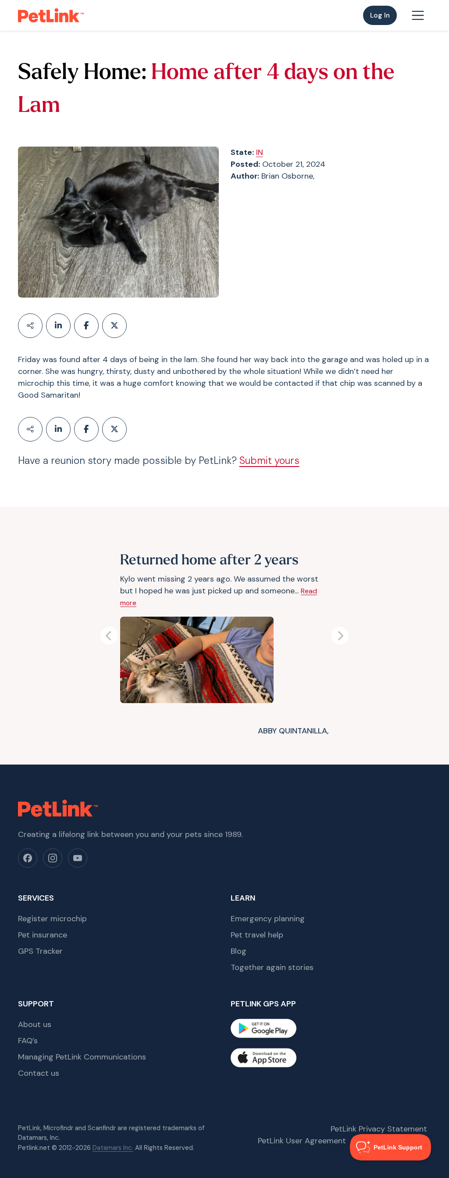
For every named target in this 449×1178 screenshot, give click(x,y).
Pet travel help (257, 935)
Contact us (38, 1073)
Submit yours (269, 460)
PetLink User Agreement (302, 1140)
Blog (238, 951)
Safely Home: (82, 73)
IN (259, 152)
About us (34, 1024)
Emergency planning (268, 918)
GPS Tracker (40, 951)
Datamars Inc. (113, 1147)
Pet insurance (42, 935)
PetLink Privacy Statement (379, 1129)
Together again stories (272, 967)
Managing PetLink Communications (82, 1057)
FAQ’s (28, 1040)
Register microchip (52, 918)
